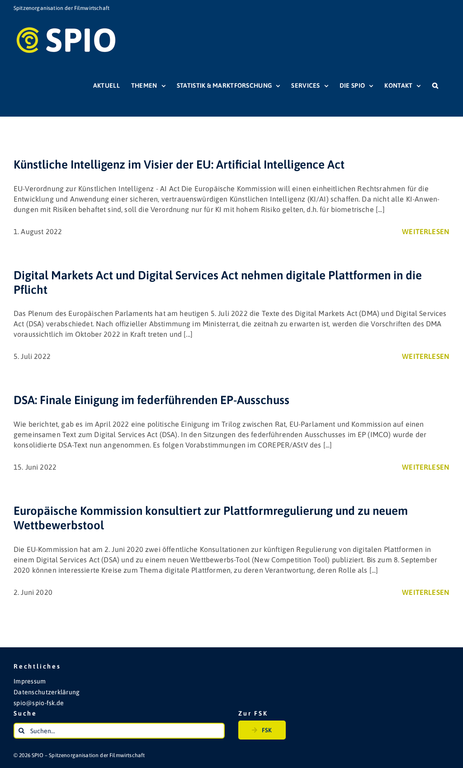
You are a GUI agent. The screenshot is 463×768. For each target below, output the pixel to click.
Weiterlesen (425, 231)
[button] (435, 85)
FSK (267, 730)
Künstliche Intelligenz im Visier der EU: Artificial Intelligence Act (179, 164)
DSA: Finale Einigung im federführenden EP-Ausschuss (151, 400)
